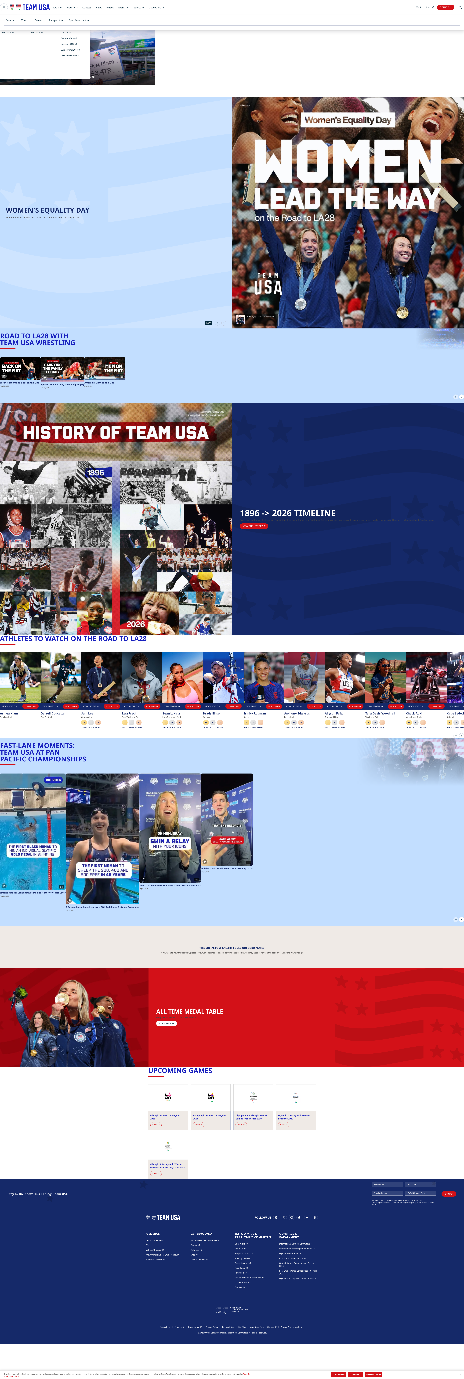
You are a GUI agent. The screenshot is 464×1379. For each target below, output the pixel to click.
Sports (137, 7)
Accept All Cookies (373, 1374)
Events (122, 7)
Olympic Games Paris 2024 (291, 1253)
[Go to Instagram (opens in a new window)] (291, 1217)
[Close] (460, 1374)
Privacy (412, 1203)
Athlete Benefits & (249, 1277)
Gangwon (70, 38)
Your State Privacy (263, 1327)
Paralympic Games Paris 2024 (292, 1258)
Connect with (199, 1259)
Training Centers (242, 1258)
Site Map (242, 1327)
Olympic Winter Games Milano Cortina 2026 (296, 1264)
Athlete (155, 1250)
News (99, 7)
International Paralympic (297, 1248)
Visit (418, 7)
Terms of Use (417, 1200)
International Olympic (295, 1243)
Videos (110, 7)
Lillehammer (71, 55)
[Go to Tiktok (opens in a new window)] (299, 1217)
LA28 (56, 7)
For (241, 1272)
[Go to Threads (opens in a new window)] (315, 1217)
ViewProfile (9, 707)
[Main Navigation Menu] (4, 7)
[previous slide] (217, 323)
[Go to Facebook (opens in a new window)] (276, 1217)
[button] (256, 320)
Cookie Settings (338, 1374)
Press (243, 1263)
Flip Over (32, 706)
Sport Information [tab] (79, 20)
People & (244, 1253)
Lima (8, 32)
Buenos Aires (71, 49)
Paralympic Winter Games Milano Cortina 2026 (298, 1272)
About (240, 1248)
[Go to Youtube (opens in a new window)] (307, 1217)
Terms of (428, 1203)
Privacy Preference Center (292, 1327)
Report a (155, 1259)
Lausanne (69, 44)
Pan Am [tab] (39, 20)
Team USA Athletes (154, 1240)
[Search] (460, 7)
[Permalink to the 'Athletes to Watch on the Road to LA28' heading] (149, 638)
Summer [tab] (10, 20)
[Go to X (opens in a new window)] (284, 1217)
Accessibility (165, 1327)
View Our (255, 526)
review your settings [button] (206, 952)
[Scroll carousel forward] (461, 396)
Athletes (86, 7)
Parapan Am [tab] (56, 20)
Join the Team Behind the (206, 1240)
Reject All (355, 1374)
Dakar (68, 32)
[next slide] (223, 323)
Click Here (165, 1023)
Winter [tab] (25, 20)
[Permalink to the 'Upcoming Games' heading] (214, 1070)
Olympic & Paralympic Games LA (297, 1278)
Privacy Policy (405, 1200)
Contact (241, 1287)
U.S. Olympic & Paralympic (163, 1254)
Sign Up (449, 1194)
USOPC (244, 1282)
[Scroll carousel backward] (455, 396)
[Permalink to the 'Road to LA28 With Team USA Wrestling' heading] (77, 342)
